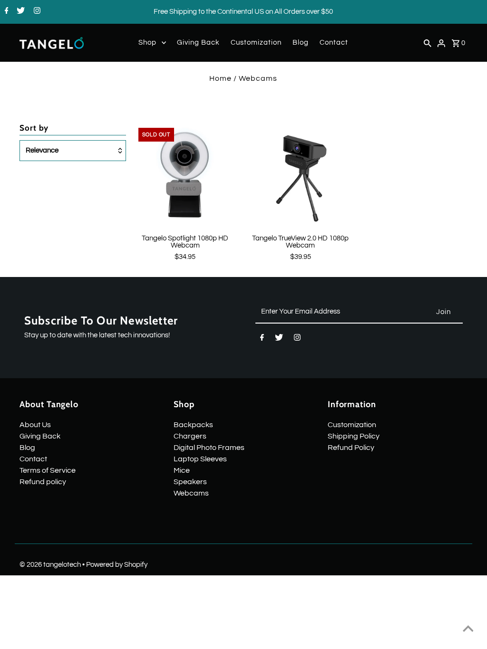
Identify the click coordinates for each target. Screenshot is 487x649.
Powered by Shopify (116, 564)
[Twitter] (19, 11)
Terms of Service (47, 470)
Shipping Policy (354, 436)
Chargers (190, 436)
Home (220, 78)
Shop (147, 42)
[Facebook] (5, 11)
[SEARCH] (427, 43)
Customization (256, 42)
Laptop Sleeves (200, 459)
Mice (182, 470)
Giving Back (198, 42)
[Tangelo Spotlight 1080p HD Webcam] (185, 174)
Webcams (191, 493)
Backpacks (193, 425)
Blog (300, 42)
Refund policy (42, 482)
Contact (334, 42)
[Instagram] (35, 11)
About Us (35, 425)
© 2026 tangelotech (50, 564)
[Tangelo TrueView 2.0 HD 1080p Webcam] (300, 174)
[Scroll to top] (467, 629)
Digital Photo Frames (209, 447)
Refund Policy (351, 447)
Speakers (190, 482)
